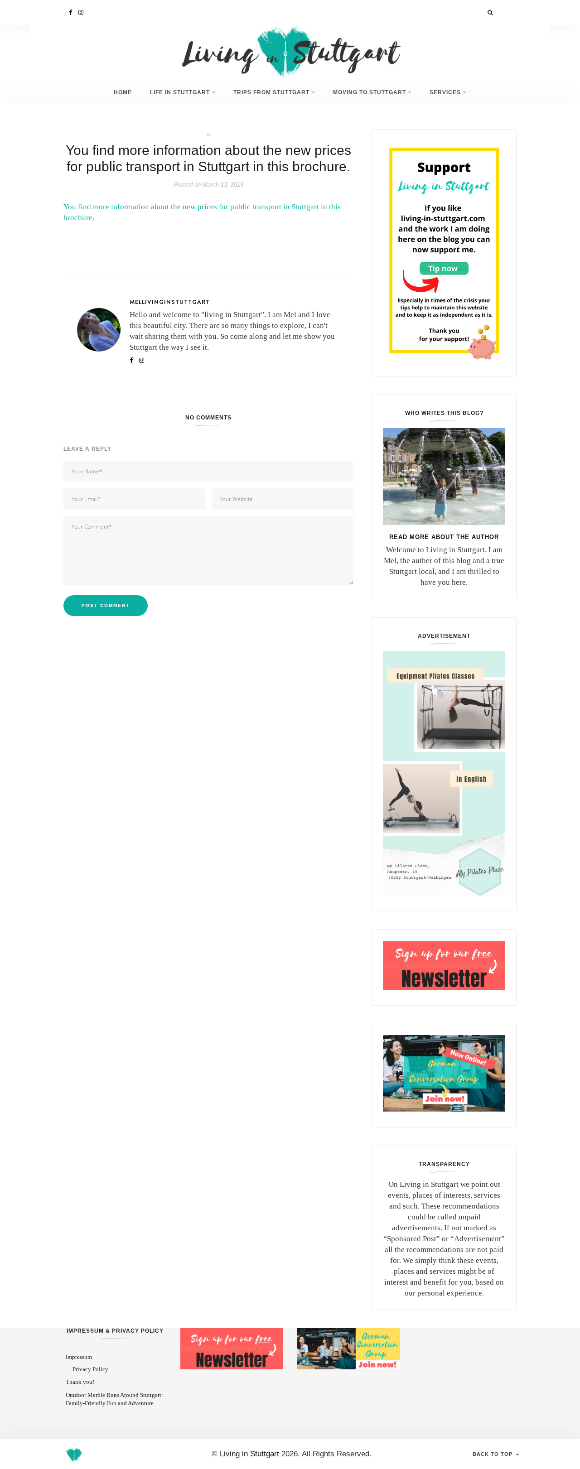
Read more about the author (444, 537)
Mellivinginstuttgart (170, 302)
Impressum (79, 1356)
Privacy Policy (90, 1369)
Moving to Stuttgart (369, 92)
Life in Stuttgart (180, 92)
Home (123, 92)
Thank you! (80, 1381)
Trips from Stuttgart (271, 92)
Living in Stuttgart (249, 1454)
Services (445, 92)
